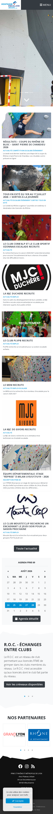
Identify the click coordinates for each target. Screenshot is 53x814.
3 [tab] (32, 696)
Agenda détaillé (28, 618)
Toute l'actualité (26, 548)
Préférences (40, 807)
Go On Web (36, 810)
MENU (46, 5)
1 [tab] (24, 696)
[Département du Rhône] (39, 735)
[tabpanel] (26, 659)
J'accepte (19, 800)
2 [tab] (28, 696)
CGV (33, 807)
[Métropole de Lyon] (14, 735)
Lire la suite (13, 673)
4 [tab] (32, 750)
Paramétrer (18, 807)
